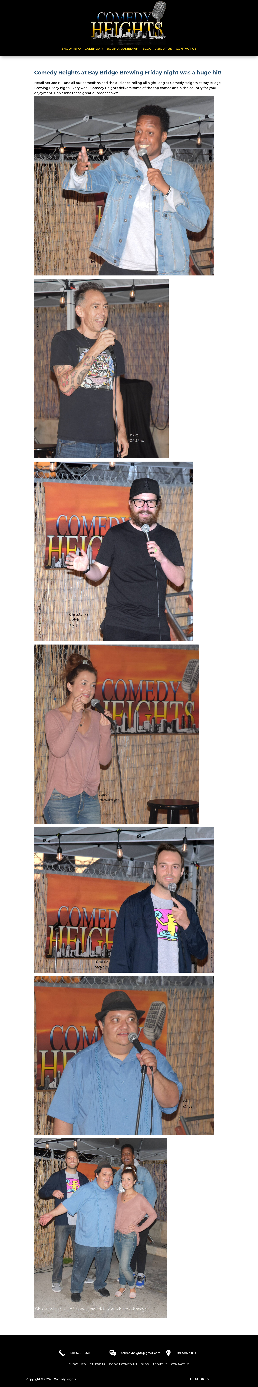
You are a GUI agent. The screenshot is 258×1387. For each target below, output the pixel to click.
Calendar (94, 48)
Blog (146, 48)
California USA (186, 1353)
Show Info (71, 48)
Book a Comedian (122, 48)
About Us (163, 48)
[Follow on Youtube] (202, 1379)
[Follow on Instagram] (196, 1379)
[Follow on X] (208, 1379)
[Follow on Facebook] (190, 1379)
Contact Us (186, 48)
